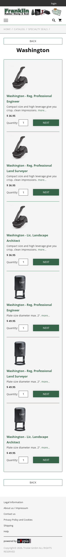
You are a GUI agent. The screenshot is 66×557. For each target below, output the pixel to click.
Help (6, 531)
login (53, 4)
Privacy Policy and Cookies (18, 519)
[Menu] (6, 21)
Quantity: (12, 122)
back (33, 41)
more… (42, 110)
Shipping (8, 525)
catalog (19, 29)
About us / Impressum (16, 508)
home (7, 29)
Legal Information (13, 502)
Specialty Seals (38, 29)
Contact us (9, 513)
